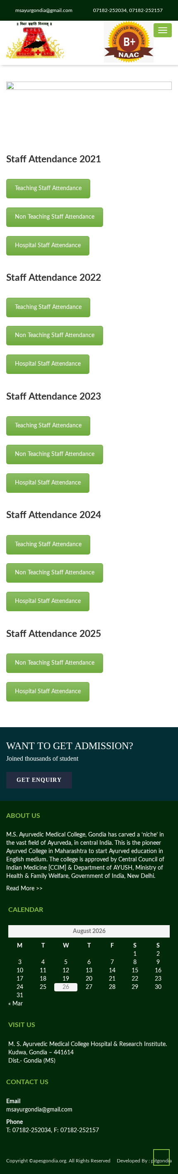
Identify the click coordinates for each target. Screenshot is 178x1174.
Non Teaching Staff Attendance (54, 217)
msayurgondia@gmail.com (39, 1110)
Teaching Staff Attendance (48, 188)
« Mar (15, 1004)
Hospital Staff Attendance (48, 245)
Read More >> (24, 889)
